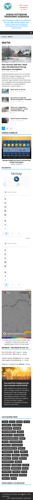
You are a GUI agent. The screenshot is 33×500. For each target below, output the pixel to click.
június (24, 455)
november (16, 465)
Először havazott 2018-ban (19, 118)
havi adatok (17, 445)
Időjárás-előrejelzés (16, 498)
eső (22, 438)
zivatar (14, 475)
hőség (24, 451)
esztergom (18, 435)
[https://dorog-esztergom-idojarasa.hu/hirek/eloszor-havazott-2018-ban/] (5, 122)
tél (24, 471)
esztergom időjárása (10, 438)
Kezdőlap (4, 37)
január (15, 455)
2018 (19, 422)
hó (16, 451)
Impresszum (27, 498)
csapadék (6, 425)
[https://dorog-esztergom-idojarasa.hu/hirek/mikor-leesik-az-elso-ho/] (5, 92)
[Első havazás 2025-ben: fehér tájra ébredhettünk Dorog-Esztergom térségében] (16, 61)
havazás (6, 445)
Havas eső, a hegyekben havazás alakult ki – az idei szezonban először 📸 (19, 108)
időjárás (6, 455)
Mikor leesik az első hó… (18, 89)
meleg (23, 458)
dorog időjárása (9, 432)
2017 (12, 422)
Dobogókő (7, 428)
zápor (23, 475)
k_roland (22, 91)
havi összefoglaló (9, 448)
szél (25, 468)
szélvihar (7, 471)
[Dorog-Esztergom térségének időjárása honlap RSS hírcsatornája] (22, 494)
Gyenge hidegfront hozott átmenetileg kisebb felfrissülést (16, 161)
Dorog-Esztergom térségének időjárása (12, 494)
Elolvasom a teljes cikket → (12, 86)
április (6, 478)
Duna (20, 432)
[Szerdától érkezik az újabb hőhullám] (16, 373)
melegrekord (8, 462)
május (18, 462)
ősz (13, 478)
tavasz (16, 471)
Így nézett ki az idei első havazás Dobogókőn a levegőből (21, 98)
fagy (5, 442)
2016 (5, 422)
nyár (25, 465)
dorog (17, 428)
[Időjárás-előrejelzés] (16, 158)
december (17, 425)
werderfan (15, 71)
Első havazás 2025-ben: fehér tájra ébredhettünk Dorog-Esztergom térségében (14, 66)
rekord (6, 468)
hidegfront (7, 451)
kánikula (6, 458)
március (6, 465)
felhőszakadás (16, 442)
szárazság (16, 468)
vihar (5, 475)
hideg (21, 448)
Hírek (8, 498)
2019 (26, 422)
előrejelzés (7, 435)
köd (15, 458)
